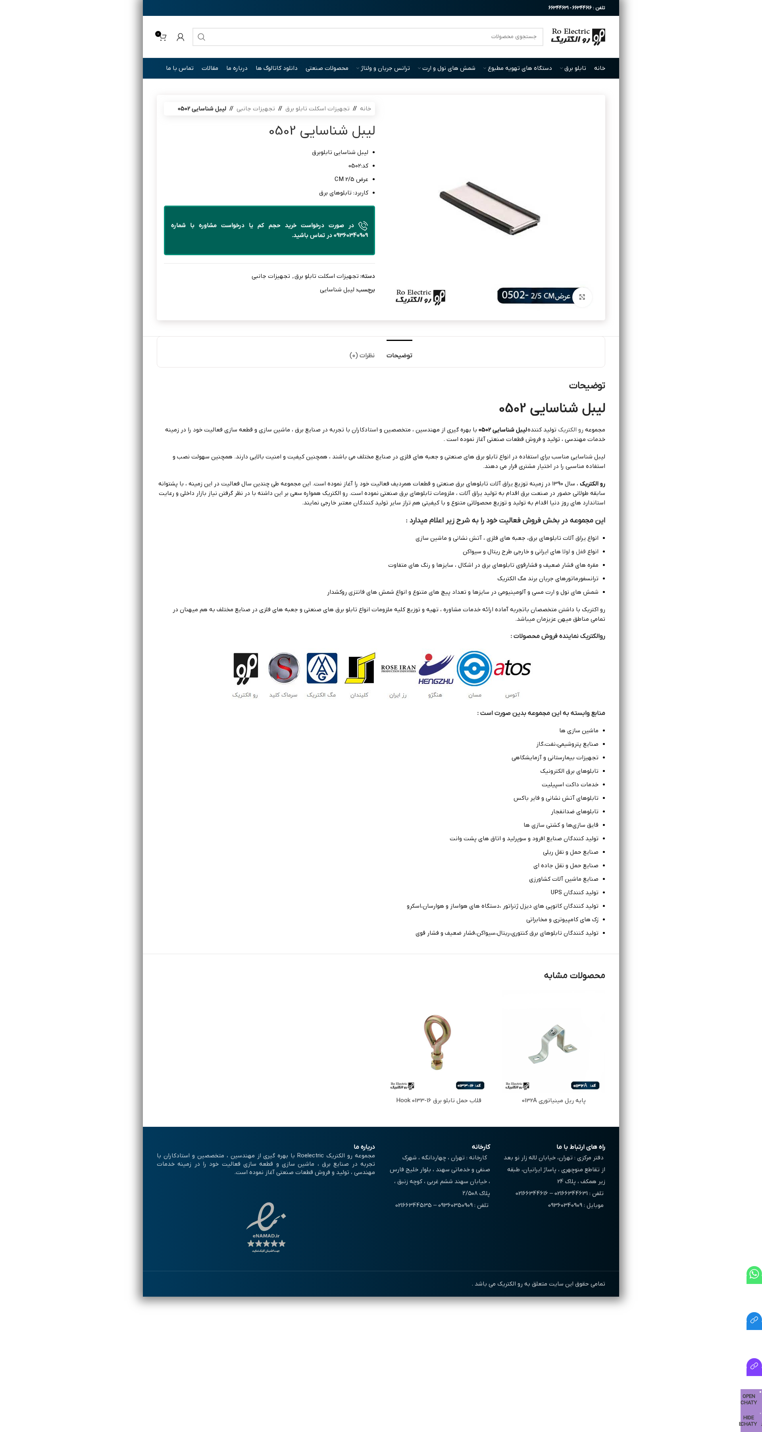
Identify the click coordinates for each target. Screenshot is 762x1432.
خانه (365, 109)
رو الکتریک (570, 430)
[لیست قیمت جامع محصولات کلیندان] (754, 1326)
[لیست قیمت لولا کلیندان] (754, 1372)
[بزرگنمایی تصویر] (582, 297)
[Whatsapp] (754, 1280)
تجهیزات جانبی (256, 109)
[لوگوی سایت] (578, 36)
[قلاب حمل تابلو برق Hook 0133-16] (438, 1041)
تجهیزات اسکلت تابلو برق (317, 109)
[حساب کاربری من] (181, 37)
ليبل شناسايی (337, 290)
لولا (566, 552)
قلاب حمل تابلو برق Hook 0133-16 (438, 1101)
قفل (581, 552)
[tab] (399, 352)
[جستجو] (201, 37)
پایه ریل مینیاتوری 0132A (554, 1101)
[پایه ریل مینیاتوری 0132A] (553, 1041)
